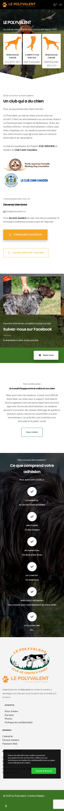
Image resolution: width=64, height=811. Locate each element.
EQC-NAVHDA (47, 146)
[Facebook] (6, 806)
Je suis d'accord (44, 770)
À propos (9, 714)
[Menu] (60, 4)
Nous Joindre (11, 711)
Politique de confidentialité (19, 722)
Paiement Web (9, 743)
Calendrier (7, 736)
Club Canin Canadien (26, 149)
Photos (8, 718)
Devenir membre (10, 740)
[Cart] (54, 4)
